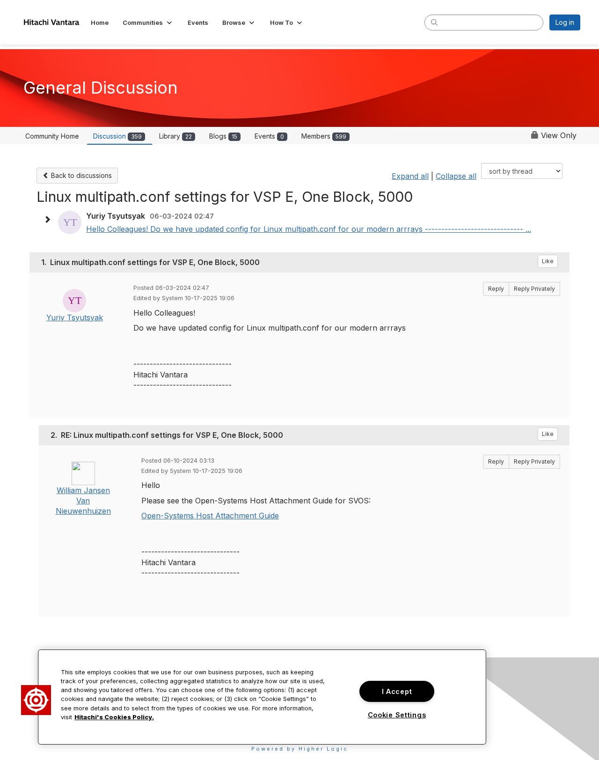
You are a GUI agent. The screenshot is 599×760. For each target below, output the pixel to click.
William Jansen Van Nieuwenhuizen (83, 501)
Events (269, 136)
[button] (148, 22)
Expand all (410, 176)
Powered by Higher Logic (299, 748)
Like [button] (548, 261)
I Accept (397, 691)
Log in (564, 22)
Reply (496, 288)
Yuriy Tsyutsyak (74, 317)
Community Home (52, 136)
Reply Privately (534, 288)
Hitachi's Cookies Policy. (114, 717)
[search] (434, 22)
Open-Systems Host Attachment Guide (210, 515)
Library (175, 136)
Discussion (117, 136)
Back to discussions (80, 175)
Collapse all (456, 176)
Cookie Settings (397, 715)
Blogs (223, 136)
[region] (262, 697)
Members (323, 136)
